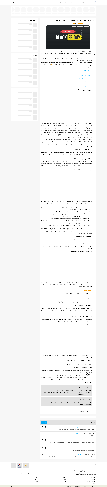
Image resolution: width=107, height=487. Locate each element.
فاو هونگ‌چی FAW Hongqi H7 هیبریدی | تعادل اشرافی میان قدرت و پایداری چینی (32, 13)
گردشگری (93, 482)
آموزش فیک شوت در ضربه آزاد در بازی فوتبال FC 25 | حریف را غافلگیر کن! (26, 13)
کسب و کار (91, 16)
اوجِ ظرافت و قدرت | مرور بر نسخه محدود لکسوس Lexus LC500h (80, 13)
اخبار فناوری (93, 476)
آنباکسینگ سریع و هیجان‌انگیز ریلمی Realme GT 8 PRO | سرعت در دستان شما (20, 13)
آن (81, 65)
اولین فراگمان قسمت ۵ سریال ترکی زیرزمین (62, 13)
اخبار (88, 2)
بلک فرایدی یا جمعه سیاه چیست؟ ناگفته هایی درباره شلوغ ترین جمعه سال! (73, 16)
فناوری (83, 2)
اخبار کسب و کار (86, 16)
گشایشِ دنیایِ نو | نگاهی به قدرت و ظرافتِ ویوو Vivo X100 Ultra (68, 13)
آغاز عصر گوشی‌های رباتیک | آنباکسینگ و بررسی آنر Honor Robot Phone (44, 13)
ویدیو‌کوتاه (56, 2)
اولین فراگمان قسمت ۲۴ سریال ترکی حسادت (14, 13)
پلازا (94, 16)
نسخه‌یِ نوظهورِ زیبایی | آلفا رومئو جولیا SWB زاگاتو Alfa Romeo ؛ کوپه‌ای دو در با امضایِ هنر (56, 13)
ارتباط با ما (36, 476)
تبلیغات (52, 2)
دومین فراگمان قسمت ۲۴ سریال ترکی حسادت (38, 13)
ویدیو (61, 2)
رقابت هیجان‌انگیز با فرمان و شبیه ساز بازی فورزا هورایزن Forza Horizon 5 (74, 13)
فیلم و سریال (77, 2)
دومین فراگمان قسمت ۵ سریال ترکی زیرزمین (86, 13)
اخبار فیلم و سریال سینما (90, 480)
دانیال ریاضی (93, 22)
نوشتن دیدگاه (44, 421)
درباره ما (36, 478)
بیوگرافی (65, 2)
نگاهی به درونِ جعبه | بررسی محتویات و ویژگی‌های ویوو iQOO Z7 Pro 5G (92, 13)
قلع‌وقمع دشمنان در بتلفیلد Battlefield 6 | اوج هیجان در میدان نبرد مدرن (50, 13)
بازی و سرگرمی (70, 2)
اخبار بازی (93, 478)
